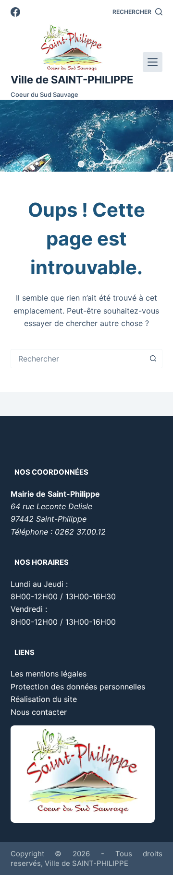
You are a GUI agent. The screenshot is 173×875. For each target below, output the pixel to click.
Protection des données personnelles (78, 686)
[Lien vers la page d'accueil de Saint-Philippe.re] (72, 48)
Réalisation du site (44, 699)
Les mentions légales (48, 673)
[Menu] (152, 62)
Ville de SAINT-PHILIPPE (72, 79)
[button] (81, 164)
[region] (86, 136)
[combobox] (77, 358)
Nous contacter (39, 712)
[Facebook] (15, 12)
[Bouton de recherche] (153, 359)
